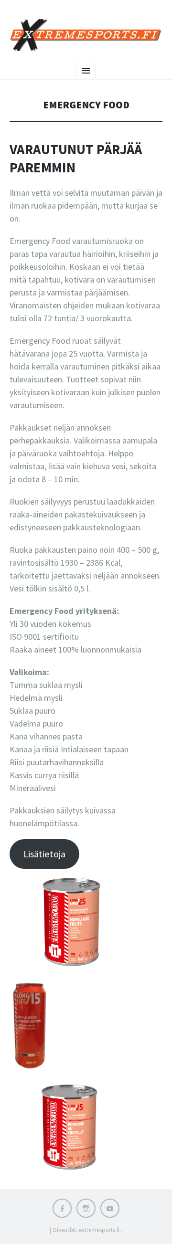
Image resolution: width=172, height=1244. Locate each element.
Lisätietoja (44, 854)
